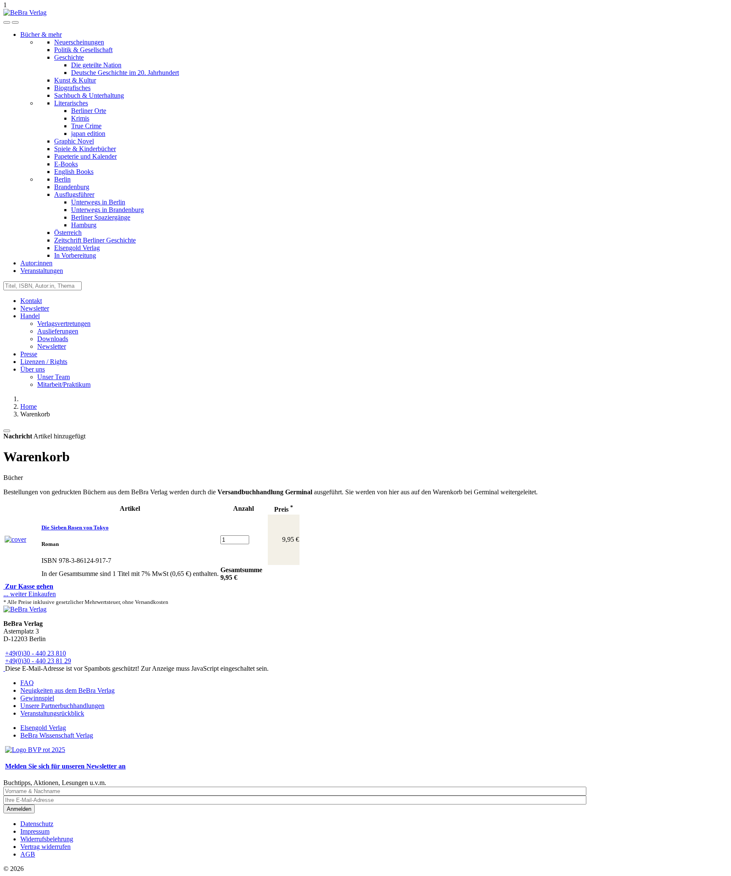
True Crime (86, 125)
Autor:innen (36, 263)
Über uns (32, 369)
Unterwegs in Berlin (98, 202)
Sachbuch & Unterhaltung (89, 95)
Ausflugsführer (74, 194)
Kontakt (31, 300)
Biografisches (72, 87)
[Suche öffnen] (6, 22)
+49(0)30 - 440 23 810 (35, 653)
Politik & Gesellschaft (83, 49)
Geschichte (69, 57)
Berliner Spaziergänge (100, 217)
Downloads (52, 338)
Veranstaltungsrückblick (52, 713)
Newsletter (34, 308)
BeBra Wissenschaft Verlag (56, 735)
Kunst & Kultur (75, 80)
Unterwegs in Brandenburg (107, 209)
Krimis (80, 118)
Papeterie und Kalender (85, 156)
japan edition (88, 133)
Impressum (34, 831)
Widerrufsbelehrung (46, 839)
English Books (73, 171)
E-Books (66, 164)
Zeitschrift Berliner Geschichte (95, 240)
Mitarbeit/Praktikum (64, 384)
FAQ (27, 682)
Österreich (68, 232)
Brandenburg (71, 186)
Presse (28, 354)
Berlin (62, 179)
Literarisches (71, 103)
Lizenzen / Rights (43, 361)
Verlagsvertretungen (64, 323)
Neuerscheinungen (79, 42)
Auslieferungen (57, 331)
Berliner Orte (88, 110)
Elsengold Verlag (77, 247)
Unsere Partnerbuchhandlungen (62, 705)
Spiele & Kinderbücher (85, 148)
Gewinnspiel (37, 698)
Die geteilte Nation (96, 65)
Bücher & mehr (41, 34)
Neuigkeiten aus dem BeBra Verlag (67, 690)
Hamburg (83, 225)
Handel (30, 316)
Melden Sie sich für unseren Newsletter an (65, 766)
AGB (27, 854)
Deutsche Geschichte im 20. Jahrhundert (125, 72)
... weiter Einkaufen (29, 594)
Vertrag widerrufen (45, 846)
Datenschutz (36, 823)
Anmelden (19, 809)
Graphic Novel (74, 141)
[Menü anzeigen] (15, 22)
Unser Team (53, 376)
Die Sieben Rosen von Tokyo (75, 527)
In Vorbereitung (75, 255)
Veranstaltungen (41, 270)
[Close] (6, 431)
